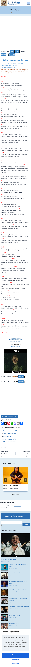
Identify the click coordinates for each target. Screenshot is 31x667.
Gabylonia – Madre (10, 485)
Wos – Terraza (15, 346)
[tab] (12, 494)
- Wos (17, 8)
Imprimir (12, 55)
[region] (15, 648)
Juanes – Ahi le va (14, 623)
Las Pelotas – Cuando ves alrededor (19, 606)
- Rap (14, 8)
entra (18, 3)
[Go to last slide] (5, 480)
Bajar (17, 52)
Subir (12, 52)
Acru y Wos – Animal (9, 433)
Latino (3, 55)
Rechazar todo (15, 663)
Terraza (3, 447)
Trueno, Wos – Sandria (10, 431)
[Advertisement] (15, 34)
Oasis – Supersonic (14, 615)
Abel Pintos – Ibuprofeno (9, 559)
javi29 (12, 12)
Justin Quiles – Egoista (26, 454)
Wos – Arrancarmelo (9, 442)
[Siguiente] (25, 480)
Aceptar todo (15, 655)
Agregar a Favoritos (9, 416)
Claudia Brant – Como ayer (7, 454)
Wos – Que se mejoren (10, 439)
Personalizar (15, 659)
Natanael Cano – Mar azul (16, 573)
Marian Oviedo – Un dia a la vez (17, 590)
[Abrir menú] (28, 3)
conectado (17, 506)
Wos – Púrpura (7, 436)
